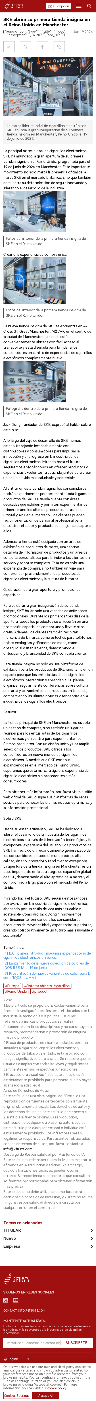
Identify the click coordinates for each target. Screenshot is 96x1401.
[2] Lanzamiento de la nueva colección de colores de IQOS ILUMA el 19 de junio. (46, 965)
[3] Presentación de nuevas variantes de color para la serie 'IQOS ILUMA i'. (46, 975)
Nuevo (9, 1238)
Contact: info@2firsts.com (24, 1310)
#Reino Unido (16, 991)
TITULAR (12, 1230)
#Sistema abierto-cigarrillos (47, 986)
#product (40, 991)
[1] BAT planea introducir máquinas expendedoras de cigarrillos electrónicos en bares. (47, 955)
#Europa (12, 986)
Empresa (11, 1246)
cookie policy (56, 1388)
